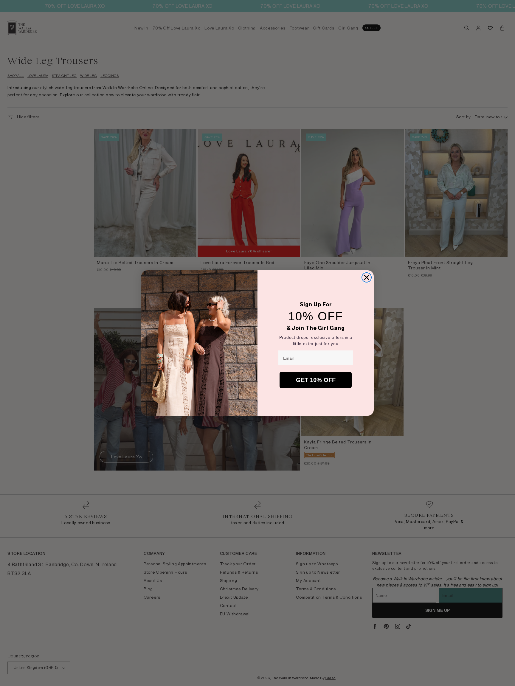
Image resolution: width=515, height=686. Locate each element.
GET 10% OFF (316, 380)
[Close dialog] (366, 277)
